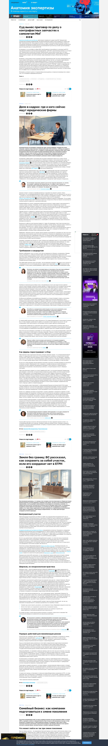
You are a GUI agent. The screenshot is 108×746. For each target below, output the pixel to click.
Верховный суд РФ (42, 682)
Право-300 (13, 19)
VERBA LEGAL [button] (28, 244)
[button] (27, 37)
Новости (85, 234)
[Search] (80, 20)
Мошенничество (25, 78)
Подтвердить (87, 742)
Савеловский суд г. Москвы (54, 78)
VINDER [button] (33, 216)
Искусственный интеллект (38, 431)
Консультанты (24, 431)
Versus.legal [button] (52, 570)
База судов (39, 19)
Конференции (21, 19)
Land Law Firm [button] (39, 638)
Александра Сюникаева (29, 682)
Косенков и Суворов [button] (24, 162)
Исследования (48, 19)
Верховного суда (48, 552)
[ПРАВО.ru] (16, 16)
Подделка (41, 78)
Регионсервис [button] (38, 587)
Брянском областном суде (48, 546)
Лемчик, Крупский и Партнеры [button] (27, 198)
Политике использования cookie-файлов (25, 744)
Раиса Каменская (42, 428)
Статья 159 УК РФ (25, 81)
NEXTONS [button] (42, 172)
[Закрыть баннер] (25, 734)
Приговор (34, 78)
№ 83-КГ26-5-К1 (60, 552)
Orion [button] (56, 264)
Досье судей (31, 19)
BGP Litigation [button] (34, 168)
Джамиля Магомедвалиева (31, 428)
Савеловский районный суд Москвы (28, 40)
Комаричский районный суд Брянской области (31, 530)
